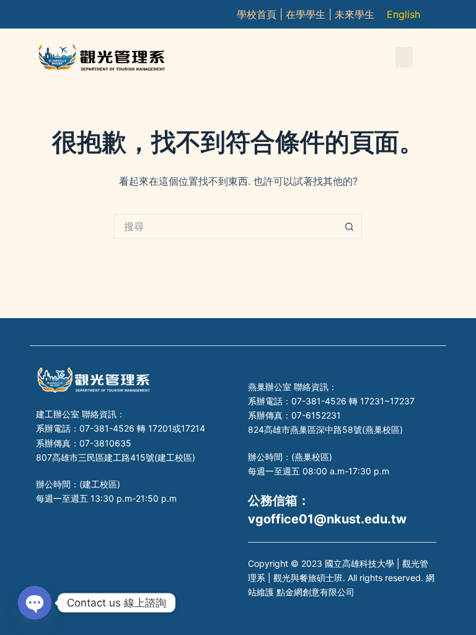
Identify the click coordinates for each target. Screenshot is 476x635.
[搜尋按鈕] (349, 226)
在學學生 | (310, 14)
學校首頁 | (261, 14)
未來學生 (354, 14)
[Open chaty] (34, 602)
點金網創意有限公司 (315, 592)
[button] (404, 57)
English (403, 14)
